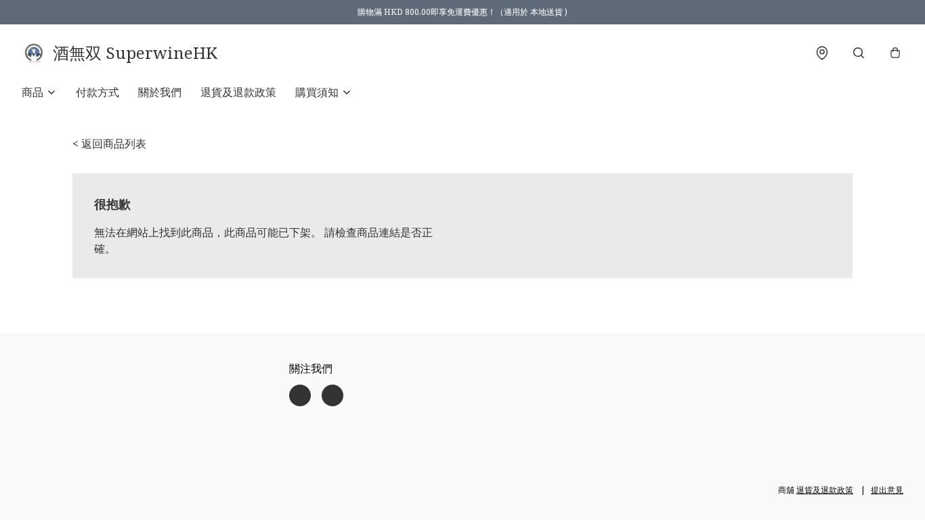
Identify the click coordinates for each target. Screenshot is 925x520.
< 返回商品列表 (109, 143)
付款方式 (97, 92)
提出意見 (887, 490)
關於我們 (159, 92)
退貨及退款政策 (238, 92)
